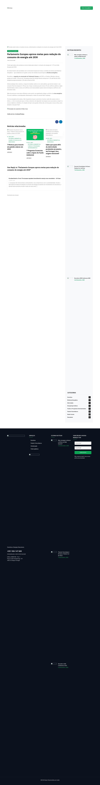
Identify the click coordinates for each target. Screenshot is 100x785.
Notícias (67, 8)
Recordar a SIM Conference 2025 (82, 278)
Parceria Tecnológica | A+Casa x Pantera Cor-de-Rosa (64, 553)
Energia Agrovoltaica (72, 405)
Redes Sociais (70, 414)
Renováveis (12, 142)
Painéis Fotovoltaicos (15, 140)
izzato (58, 780)
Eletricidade (70, 403)
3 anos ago (12, 180)
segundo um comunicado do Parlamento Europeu (26, 76)
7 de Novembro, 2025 (79, 170)
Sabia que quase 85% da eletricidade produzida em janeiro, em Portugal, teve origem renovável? (54, 149)
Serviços (46, 8)
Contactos (75, 8)
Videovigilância (34, 449)
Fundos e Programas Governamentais (76, 408)
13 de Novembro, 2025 (79, 58)
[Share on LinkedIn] (60, 121)
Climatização (34, 446)
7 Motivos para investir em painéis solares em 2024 (15, 147)
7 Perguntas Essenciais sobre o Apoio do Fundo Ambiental (35, 153)
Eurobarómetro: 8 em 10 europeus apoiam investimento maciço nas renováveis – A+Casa (34, 178)
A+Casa (45, 780)
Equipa (53, 8)
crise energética (58, 93)
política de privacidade (80, 458)
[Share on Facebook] (56, 121)
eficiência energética (52, 72)
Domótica (69, 397)
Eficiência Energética (12, 51)
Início (31, 8)
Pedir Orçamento (86, 8)
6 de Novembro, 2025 (79, 280)
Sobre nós (38, 8)
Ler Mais (9, 152)
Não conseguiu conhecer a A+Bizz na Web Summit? (64, 442)
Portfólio (60, 8)
